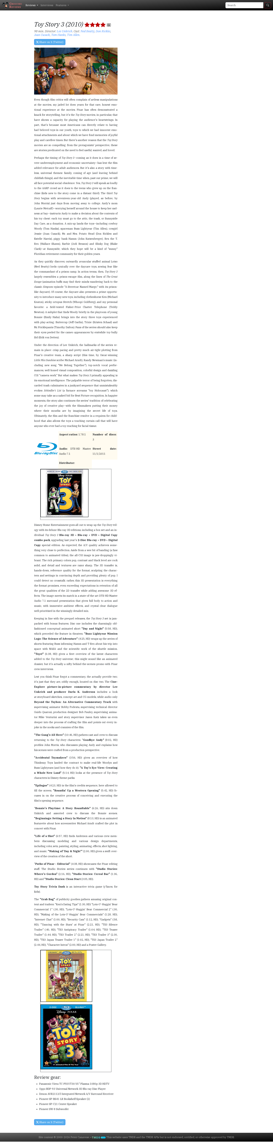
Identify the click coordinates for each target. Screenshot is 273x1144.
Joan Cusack (42, 35)
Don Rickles (103, 31)
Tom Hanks (58, 35)
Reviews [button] (31, 5)
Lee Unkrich (64, 31)
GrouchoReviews (15, 5)
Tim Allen (73, 35)
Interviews (47, 5)
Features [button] (61, 5)
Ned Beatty (87, 31)
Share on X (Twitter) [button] (51, 42)
